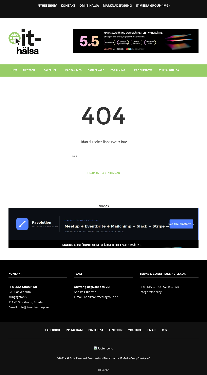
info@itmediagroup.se (34, 307)
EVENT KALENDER (47, 82)
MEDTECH (29, 70)
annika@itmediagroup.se (101, 297)
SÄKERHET (50, 70)
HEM (14, 70)
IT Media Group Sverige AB (135, 358)
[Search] (196, 94)
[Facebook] (93, 12)
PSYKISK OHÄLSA (168, 70)
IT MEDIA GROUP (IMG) (153, 5)
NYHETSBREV (47, 5)
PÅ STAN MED (73, 70)
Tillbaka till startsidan (103, 173)
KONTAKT (68, 5)
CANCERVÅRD (96, 70)
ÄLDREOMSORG (21, 82)
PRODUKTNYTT (143, 70)
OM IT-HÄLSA (89, 5)
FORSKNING (117, 70)
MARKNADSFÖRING (117, 5)
